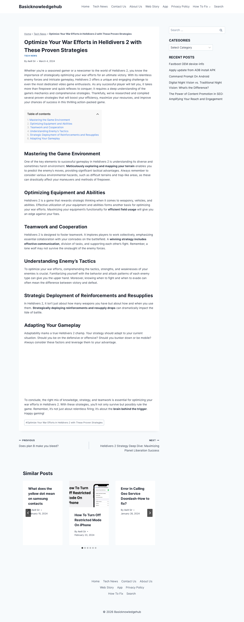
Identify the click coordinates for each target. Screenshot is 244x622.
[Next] (150, 513)
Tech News (100, 6)
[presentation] (89, 494)
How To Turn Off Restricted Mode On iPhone (88, 520)
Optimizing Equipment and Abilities (51, 123)
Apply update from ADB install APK (192, 70)
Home (85, 6)
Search (218, 6)
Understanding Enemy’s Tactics (49, 131)
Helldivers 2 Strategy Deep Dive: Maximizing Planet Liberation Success (129, 445)
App (165, 6)
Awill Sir (32, 61)
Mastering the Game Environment (50, 119)
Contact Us (118, 6)
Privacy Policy (180, 6)
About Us (135, 6)
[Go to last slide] (28, 513)
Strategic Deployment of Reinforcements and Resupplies (64, 134)
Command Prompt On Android (189, 76)
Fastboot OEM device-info (186, 64)
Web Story (152, 6)
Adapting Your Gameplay (45, 138)
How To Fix (115, 593)
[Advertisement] (89, 373)
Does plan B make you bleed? (39, 443)
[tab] (82, 548)
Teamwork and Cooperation (47, 127)
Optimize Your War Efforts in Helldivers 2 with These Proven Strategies (64, 422)
